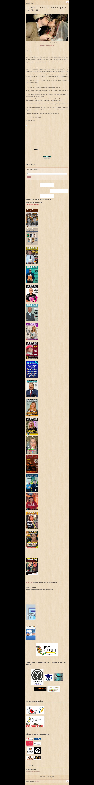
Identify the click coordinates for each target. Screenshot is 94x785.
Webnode (50, 777)
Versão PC (37, 781)
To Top (67, 781)
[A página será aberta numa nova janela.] (47, 27)
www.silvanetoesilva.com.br (47, 45)
